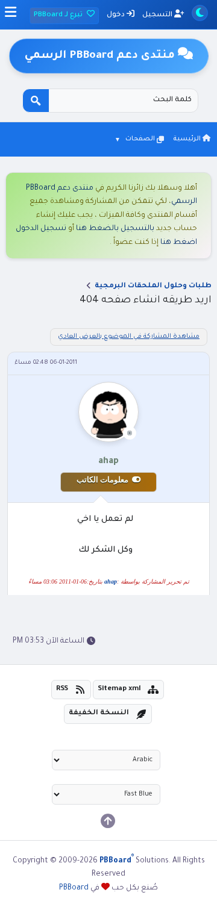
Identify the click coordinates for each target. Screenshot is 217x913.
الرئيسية (188, 139)
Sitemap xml (119, 689)
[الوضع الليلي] (200, 13)
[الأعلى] (108, 821)
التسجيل (158, 15)
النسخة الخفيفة (99, 713)
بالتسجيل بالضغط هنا (115, 229)
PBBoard (74, 888)
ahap (110, 581)
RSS (62, 689)
